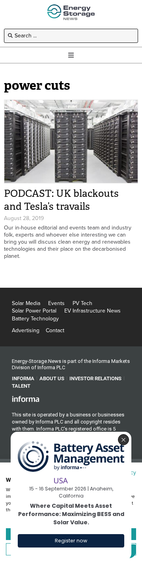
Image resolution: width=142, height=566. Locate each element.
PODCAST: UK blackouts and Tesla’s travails (61, 200)
